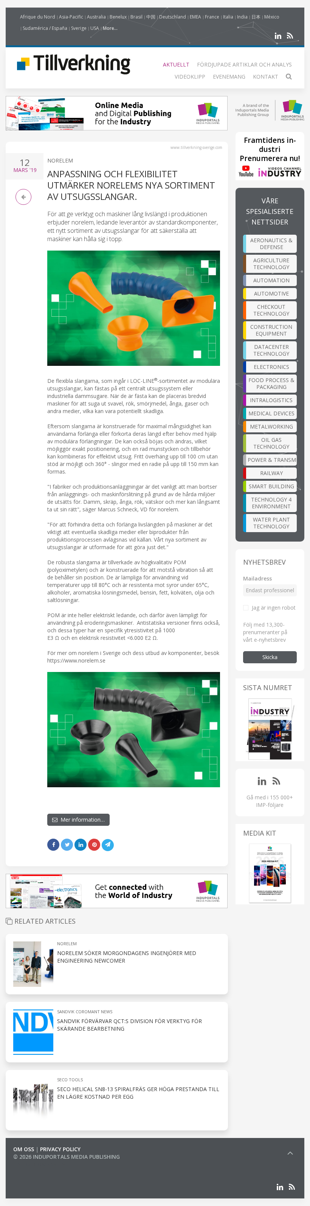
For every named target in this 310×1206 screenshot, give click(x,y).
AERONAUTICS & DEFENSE (271, 244)
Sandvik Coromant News (84, 1011)
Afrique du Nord (37, 17)
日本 (255, 17)
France (212, 17)
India (242, 17)
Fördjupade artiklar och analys (244, 64)
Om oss (23, 1149)
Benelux (118, 17)
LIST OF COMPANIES (39, 1164)
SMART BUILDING (271, 486)
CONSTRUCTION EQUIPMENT (271, 330)
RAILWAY (271, 473)
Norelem (60, 160)
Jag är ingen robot (274, 607)
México (271, 17)
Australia (96, 17)
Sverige (79, 28)
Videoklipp (190, 76)
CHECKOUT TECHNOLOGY (271, 310)
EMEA (195, 17)
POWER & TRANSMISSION (272, 459)
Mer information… (81, 819)
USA (94, 28)
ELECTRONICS (271, 366)
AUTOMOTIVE (271, 293)
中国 (150, 17)
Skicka (269, 657)
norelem (67, 943)
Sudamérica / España (45, 28)
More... (110, 28)
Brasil (136, 17)
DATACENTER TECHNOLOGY (271, 350)
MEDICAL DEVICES (271, 413)
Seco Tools (70, 1079)
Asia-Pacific (71, 17)
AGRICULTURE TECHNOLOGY (271, 264)
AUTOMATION (271, 280)
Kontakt (265, 76)
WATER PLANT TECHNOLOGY (271, 523)
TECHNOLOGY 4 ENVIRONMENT (271, 503)
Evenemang (229, 76)
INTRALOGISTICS (271, 400)
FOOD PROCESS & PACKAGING (271, 383)
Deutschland (172, 17)
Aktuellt (176, 64)
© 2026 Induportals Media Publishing (66, 1156)
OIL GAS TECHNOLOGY (271, 443)
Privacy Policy (60, 1149)
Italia (228, 17)
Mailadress (257, 578)
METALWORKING (271, 426)
